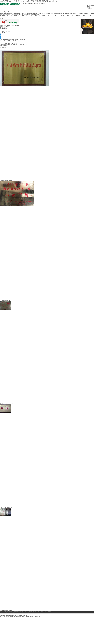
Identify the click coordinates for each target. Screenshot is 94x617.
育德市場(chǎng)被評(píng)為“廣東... (6, 180)
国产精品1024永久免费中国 (4, 616)
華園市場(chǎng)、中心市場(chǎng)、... (6, 507)
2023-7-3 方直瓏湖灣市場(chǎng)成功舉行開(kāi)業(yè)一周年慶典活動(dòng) (14, 39)
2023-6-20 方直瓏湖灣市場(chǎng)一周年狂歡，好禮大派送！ (11, 40)
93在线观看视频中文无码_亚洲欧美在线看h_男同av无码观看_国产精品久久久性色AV (29, 1)
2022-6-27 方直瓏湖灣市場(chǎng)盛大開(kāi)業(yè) (9, 43)
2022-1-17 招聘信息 (4, 45)
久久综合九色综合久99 (36, 616)
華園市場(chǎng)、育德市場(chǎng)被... (6, 403)
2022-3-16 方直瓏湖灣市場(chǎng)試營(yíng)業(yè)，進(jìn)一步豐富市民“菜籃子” (14, 44)
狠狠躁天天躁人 (29, 616)
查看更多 (1, 18)
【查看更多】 (13, 30)
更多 (1, 33)
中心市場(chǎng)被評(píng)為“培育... (6, 610)
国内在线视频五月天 (22, 616)
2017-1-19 (33, 3)
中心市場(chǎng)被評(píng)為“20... (6, 300)
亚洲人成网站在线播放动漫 (14, 616)
